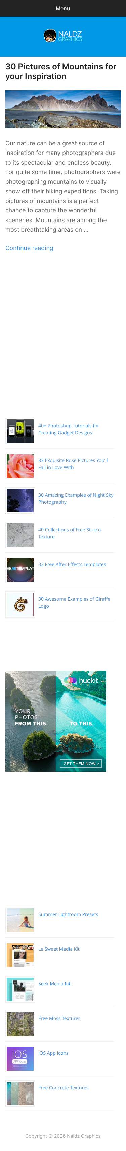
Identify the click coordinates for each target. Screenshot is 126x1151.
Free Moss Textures (59, 1018)
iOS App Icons (53, 1053)
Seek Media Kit (54, 984)
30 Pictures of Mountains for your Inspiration (60, 71)
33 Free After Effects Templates (72, 564)
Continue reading (29, 248)
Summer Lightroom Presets (68, 914)
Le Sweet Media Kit (59, 949)
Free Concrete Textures (63, 1088)
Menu (63, 8)
